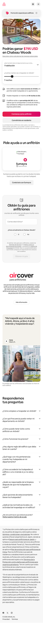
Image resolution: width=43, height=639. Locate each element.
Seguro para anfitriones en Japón (22, 539)
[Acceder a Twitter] (7, 613)
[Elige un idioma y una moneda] (33, 4)
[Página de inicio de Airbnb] (4, 4)
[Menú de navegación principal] (38, 4)
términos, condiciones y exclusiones (16, 534)
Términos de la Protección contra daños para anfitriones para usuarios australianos (20, 562)
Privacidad (6, 619)
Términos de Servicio (15, 245)
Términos (15, 619)
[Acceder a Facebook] (3, 613)
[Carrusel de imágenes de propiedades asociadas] (21, 363)
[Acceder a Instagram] (12, 613)
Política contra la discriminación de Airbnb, (20, 245)
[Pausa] (6, 341)
